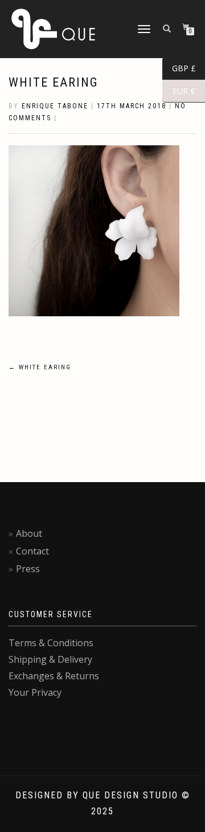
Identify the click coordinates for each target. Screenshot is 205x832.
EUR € (178, 91)
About (29, 533)
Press (28, 568)
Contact (32, 551)
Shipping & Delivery (50, 659)
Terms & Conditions (51, 643)
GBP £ (179, 68)
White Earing (54, 82)
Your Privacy (35, 692)
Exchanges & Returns (54, 676)
